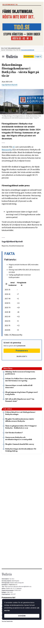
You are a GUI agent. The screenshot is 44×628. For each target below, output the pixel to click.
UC (14, 147)
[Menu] (3, 56)
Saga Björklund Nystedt (9, 85)
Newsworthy (7, 149)
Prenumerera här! (8, 597)
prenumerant (21, 346)
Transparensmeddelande (27, 50)
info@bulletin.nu (12, 584)
